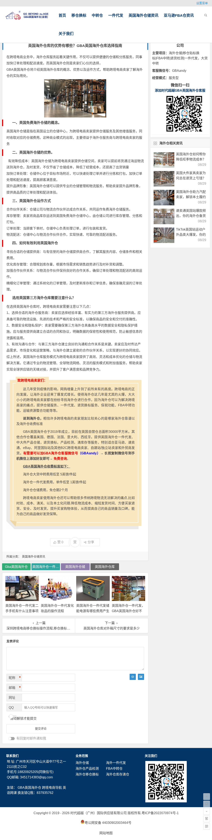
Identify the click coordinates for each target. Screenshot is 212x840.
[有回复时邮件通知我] (11, 738)
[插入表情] (133, 677)
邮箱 (15, 687)
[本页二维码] (206, 826)
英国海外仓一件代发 (46, 566)
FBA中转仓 (114, 768)
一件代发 (115, 15)
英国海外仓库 (50, 69)
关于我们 (66, 34)
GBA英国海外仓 (29, 787)
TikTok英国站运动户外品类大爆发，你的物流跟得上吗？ (191, 235)
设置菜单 (202, 3)
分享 (91, 542)
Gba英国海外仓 (16, 566)
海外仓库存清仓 (117, 774)
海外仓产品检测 (87, 768)
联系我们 (12, 755)
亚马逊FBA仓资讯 (179, 15)
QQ (11, 707)
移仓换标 (78, 15)
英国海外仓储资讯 (143, 15)
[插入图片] (141, 677)
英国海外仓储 (75, 566)
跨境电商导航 (52, 787)
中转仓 (97, 15)
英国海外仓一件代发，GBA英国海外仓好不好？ (128, 611)
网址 (12, 697)
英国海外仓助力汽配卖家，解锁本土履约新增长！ (191, 197)
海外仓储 (82, 763)
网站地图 (106, 833)
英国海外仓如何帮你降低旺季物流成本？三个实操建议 (191, 159)
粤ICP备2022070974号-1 (160, 813)
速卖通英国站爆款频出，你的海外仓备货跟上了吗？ (191, 216)
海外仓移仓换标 (87, 774)
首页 (62, 15)
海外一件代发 (116, 763)
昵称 (15, 677)
